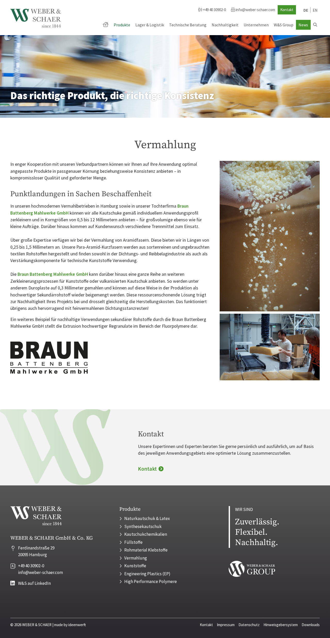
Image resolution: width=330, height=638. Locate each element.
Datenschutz (249, 624)
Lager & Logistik (149, 24)
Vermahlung (135, 558)
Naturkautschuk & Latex (147, 518)
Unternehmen (256, 24)
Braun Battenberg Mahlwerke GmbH (53, 274)
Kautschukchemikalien (145, 534)
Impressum (226, 624)
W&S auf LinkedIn (34, 583)
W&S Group (283, 24)
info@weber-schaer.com (255, 9)
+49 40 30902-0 (214, 9)
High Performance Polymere (150, 581)
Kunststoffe (135, 566)
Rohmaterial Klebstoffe (146, 550)
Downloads (311, 624)
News (303, 24)
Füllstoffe (133, 542)
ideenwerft (77, 624)
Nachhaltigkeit (225, 24)
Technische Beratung (188, 24)
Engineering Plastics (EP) (147, 574)
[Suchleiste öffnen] (315, 25)
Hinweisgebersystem (280, 624)
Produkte (122, 24)
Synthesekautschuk (143, 526)
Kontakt (286, 9)
